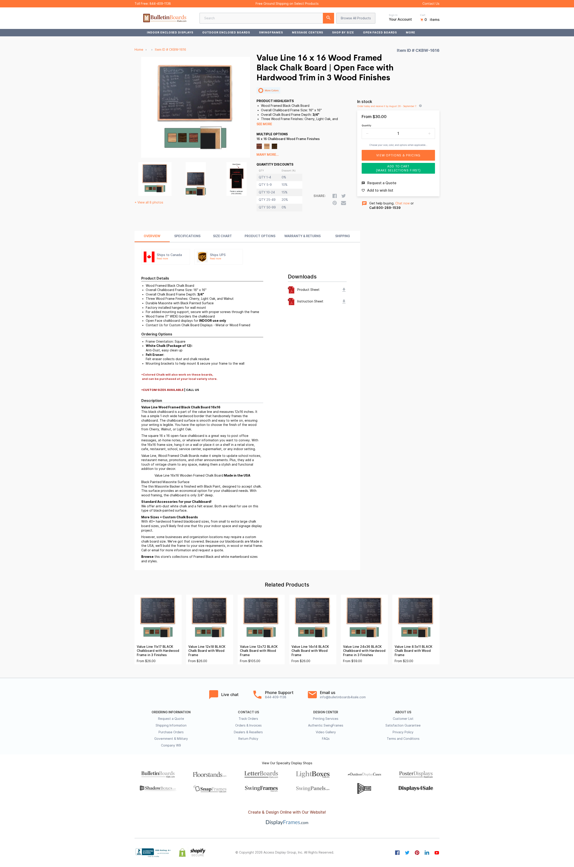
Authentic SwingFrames (325, 725)
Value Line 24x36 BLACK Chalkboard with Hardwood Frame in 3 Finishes (364, 651)
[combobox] (267, 18)
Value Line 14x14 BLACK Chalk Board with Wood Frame (310, 651)
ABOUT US (403, 712)
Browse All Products (356, 18)
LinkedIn (427, 852)
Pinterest (417, 852)
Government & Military (171, 738)
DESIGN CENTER (325, 712)
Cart (422, 15)
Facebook (397, 852)
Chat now (402, 203)
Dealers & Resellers (248, 732)
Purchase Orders (171, 732)
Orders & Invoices (248, 725)
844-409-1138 (160, 3)
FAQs (326, 738)
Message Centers (307, 32)
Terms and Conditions (403, 738)
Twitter (407, 852)
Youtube (436, 852)
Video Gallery (326, 732)
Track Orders (248, 718)
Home (139, 49)
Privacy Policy (403, 732)
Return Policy (248, 738)
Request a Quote (171, 718)
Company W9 (171, 745)
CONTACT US (248, 712)
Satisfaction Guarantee (403, 725)
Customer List (403, 718)
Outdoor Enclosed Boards (226, 32)
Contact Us (430, 3)
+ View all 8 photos (149, 202)
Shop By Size (343, 32)
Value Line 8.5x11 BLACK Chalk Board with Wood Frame (413, 651)
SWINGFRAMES (271, 32)
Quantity (366, 125)
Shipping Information (171, 725)
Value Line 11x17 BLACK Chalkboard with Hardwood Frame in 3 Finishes (158, 651)
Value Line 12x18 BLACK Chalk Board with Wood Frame (206, 651)
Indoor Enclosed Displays (170, 32)
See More (264, 124)
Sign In (393, 15)
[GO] (328, 18)
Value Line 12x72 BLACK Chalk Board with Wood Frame (259, 651)
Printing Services (325, 718)
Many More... (268, 154)
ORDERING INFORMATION (171, 712)
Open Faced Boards (380, 32)
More (410, 32)
